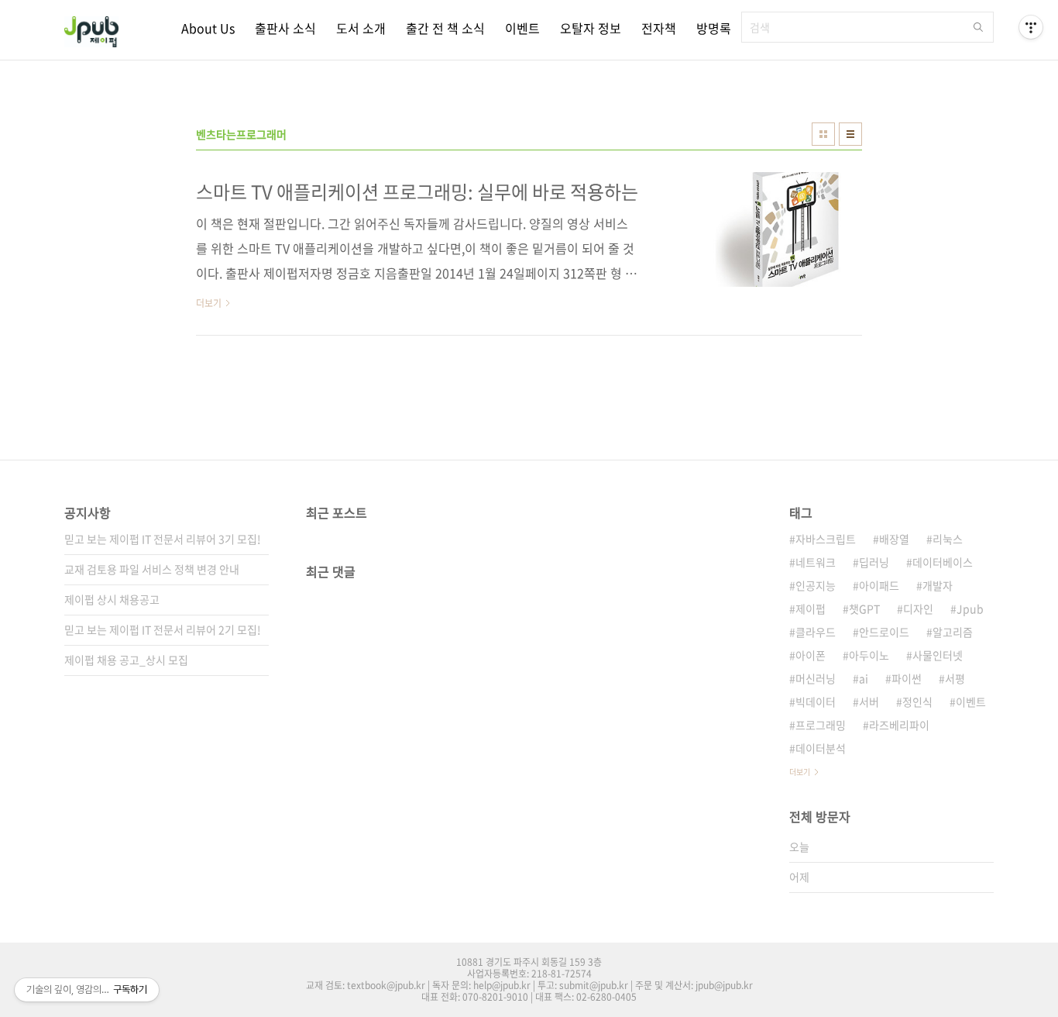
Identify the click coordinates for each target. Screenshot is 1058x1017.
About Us (208, 28)
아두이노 (869, 655)
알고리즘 (953, 632)
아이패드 (879, 585)
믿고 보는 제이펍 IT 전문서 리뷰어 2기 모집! (162, 629)
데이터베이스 (942, 562)
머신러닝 (815, 678)
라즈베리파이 (899, 725)
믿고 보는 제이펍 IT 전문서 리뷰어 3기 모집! (162, 538)
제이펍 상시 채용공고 (112, 599)
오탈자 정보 (590, 28)
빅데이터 (815, 701)
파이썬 (906, 678)
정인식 (917, 701)
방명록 (713, 28)
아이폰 (810, 655)
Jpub (970, 608)
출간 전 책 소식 (445, 28)
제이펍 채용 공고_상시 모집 (126, 659)
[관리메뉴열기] (1031, 27)
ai (863, 678)
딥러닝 (874, 562)
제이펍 (810, 608)
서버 (869, 701)
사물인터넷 (937, 655)
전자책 (658, 28)
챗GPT (864, 608)
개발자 (937, 585)
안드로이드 (884, 632)
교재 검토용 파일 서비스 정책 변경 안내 (151, 569)
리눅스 (948, 538)
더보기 (799, 771)
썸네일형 (823, 134)
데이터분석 (820, 748)
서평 (955, 678)
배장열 (894, 538)
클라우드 (815, 632)
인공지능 (815, 585)
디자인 (918, 608)
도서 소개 (361, 28)
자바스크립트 (825, 538)
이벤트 (522, 28)
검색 (978, 27)
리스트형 (850, 134)
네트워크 (815, 562)
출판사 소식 (285, 28)
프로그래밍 (820, 725)
